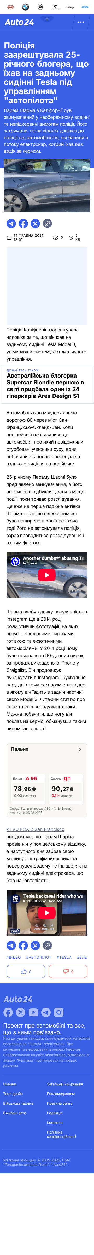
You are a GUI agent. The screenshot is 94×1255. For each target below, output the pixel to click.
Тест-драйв (13, 1094)
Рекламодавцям (61, 1094)
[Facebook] (8, 1012)
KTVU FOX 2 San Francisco (35, 829)
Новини (9, 1084)
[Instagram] (58, 1012)
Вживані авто (14, 1113)
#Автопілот (39, 957)
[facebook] (23, 223)
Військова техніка (18, 1103)
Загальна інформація (65, 1084)
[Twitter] (20, 1012)
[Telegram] (46, 1012)
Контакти (55, 1123)
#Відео (14, 957)
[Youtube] (33, 1012)
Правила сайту (60, 1103)
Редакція (54, 1113)
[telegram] (11, 223)
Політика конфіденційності (61, 1134)
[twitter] (35, 223)
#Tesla (64, 957)
